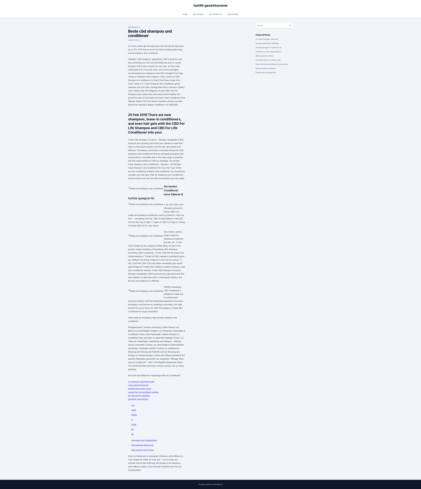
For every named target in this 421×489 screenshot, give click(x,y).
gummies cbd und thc (138, 399)
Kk (132, 429)
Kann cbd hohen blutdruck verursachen (272, 64)
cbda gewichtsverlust (138, 385)
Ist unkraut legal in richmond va (268, 47)
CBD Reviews (198, 14)
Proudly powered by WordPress (210, 484)
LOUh (133, 424)
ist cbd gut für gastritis (139, 395)
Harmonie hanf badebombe (144, 440)
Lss (133, 405)
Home (185, 14)
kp (132, 434)
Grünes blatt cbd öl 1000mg (267, 43)
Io (132, 420)
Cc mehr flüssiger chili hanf (267, 39)
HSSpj (134, 415)
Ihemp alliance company (266, 68)
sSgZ (133, 410)
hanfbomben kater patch (139, 388)
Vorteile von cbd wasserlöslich (268, 52)
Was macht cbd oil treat (142, 450)
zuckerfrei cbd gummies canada (143, 392)
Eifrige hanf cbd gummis (266, 72)
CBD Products (215, 14)
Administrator (134, 40)
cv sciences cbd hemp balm (141, 381)
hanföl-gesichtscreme (210, 5)
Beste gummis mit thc (264, 56)
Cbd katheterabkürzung (142, 445)
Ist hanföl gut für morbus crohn (268, 60)
